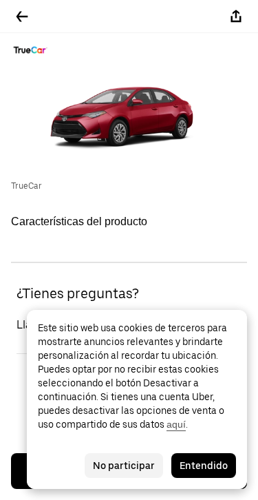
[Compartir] (235, 16)
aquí (176, 424)
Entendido (204, 465)
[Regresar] (22, 16)
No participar (124, 465)
